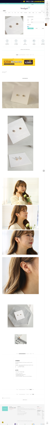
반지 (12, 12)
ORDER (36, 3)
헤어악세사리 (44, 12)
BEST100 (9, 12)
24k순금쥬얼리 (40, 12)
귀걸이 (18, 12)
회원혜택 (47, 9)
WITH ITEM (28, 389)
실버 (36, 12)
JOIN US (32, 3)
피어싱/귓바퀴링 (25, 12)
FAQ (47, 6)
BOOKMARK (3, 3)
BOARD (42, 3)
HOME (37, 412)
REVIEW (47, 3)
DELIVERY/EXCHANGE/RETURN (22, 389)
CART (34, 3)
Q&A (33, 389)
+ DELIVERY (7, 3)
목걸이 (15, 12)
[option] (25, 1)
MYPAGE (39, 3)
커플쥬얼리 (30, 12)
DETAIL (17, 389)
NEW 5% (5, 12)
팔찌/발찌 (21, 12)
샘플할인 (33, 12)
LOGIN (30, 3)
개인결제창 (47, 14)
